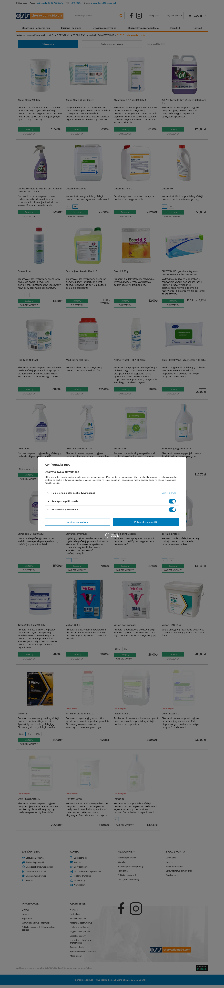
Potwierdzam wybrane (77, 521)
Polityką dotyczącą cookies (119, 477)
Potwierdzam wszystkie (146, 521)
